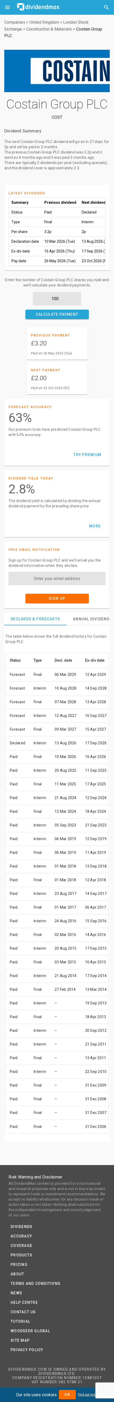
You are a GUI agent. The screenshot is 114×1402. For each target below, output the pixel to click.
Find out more (88, 1394)
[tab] (35, 619)
